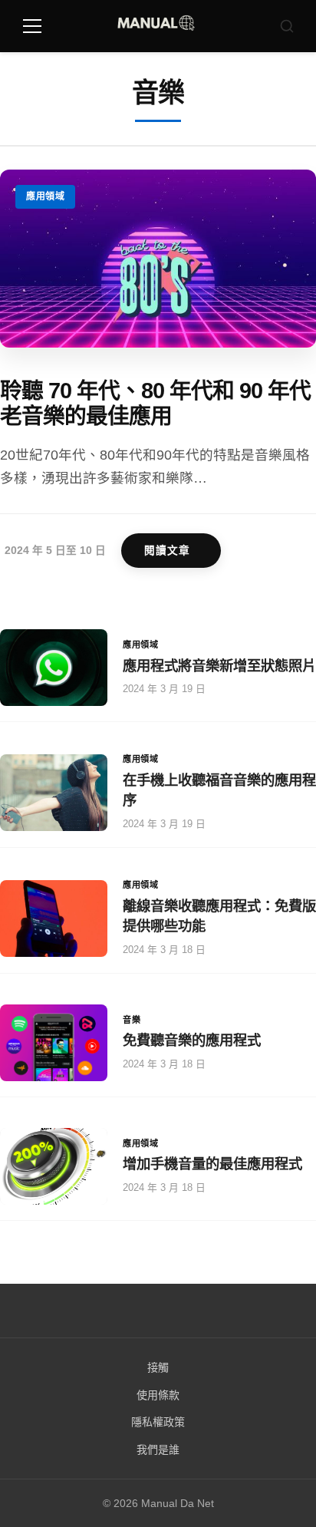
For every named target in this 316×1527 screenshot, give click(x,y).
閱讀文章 (167, 550)
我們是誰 (158, 1449)
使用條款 (158, 1395)
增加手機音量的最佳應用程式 (212, 1164)
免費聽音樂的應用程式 (192, 1040)
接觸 (158, 1367)
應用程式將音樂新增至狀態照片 (219, 666)
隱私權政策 (158, 1422)
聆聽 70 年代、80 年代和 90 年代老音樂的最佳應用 (155, 403)
